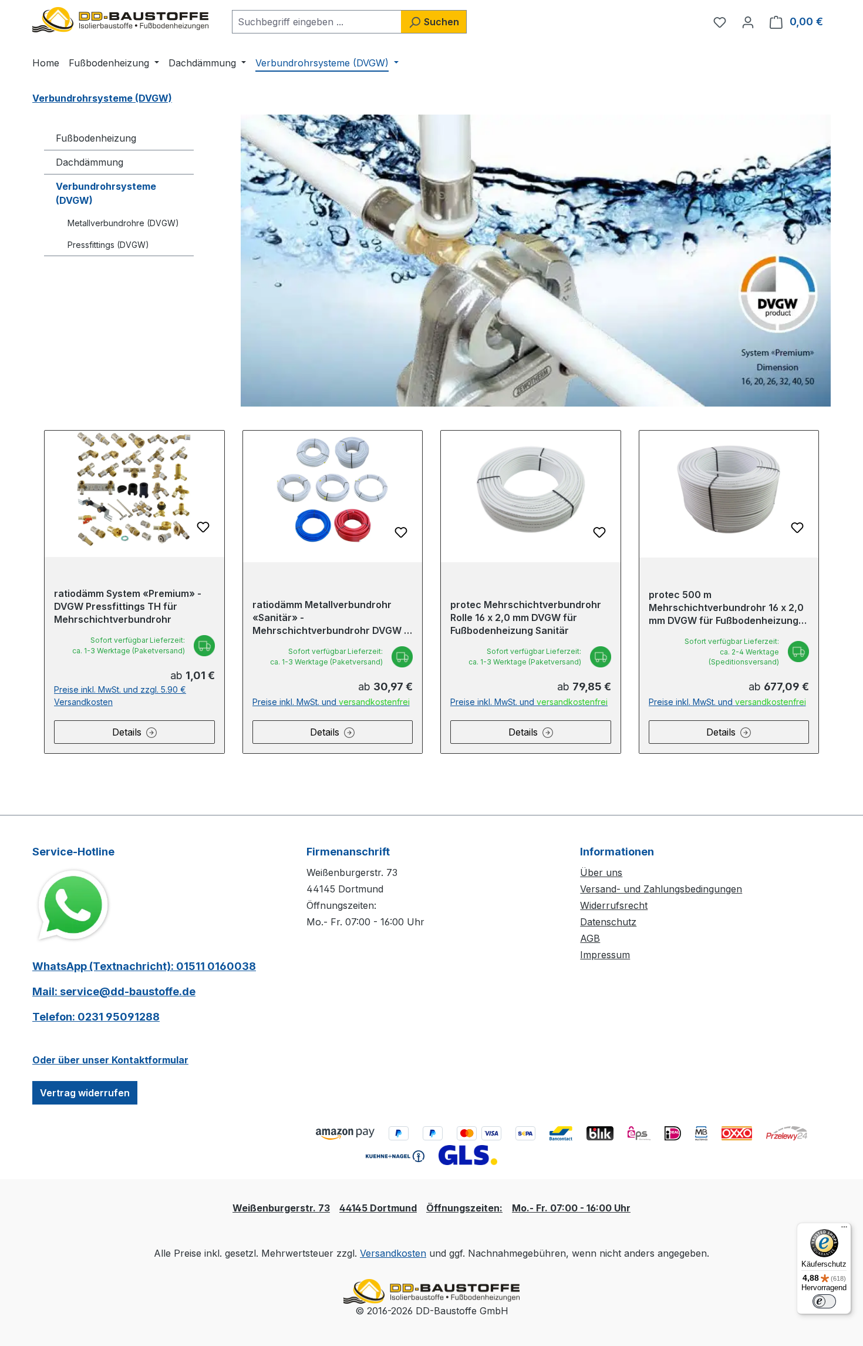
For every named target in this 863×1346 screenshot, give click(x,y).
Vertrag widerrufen (85, 1093)
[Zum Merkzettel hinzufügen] (203, 527)
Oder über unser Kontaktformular (110, 1060)
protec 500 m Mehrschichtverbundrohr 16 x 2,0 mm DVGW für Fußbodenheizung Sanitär (726, 608)
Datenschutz (608, 922)
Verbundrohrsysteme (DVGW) (106, 193)
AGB (590, 938)
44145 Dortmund (378, 1208)
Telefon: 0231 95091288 (96, 1017)
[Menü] (844, 1230)
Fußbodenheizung (96, 138)
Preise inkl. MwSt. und (331, 702)
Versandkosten (393, 1253)
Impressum (605, 955)
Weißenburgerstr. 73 (281, 1208)
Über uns (601, 872)
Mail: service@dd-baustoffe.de (113, 991)
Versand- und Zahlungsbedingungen (661, 889)
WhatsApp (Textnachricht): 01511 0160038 (144, 966)
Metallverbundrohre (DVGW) (123, 223)
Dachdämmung (89, 162)
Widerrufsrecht (614, 905)
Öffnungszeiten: (464, 1208)
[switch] (824, 1301)
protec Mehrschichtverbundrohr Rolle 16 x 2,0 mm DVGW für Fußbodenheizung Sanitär (525, 617)
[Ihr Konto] (748, 21)
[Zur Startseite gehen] (120, 19)
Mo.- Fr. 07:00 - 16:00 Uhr (571, 1208)
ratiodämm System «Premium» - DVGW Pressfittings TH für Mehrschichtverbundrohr (127, 606)
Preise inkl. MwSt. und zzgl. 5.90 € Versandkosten (120, 695)
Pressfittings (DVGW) (108, 245)
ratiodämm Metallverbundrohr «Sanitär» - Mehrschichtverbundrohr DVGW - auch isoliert (330, 618)
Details (126, 732)
